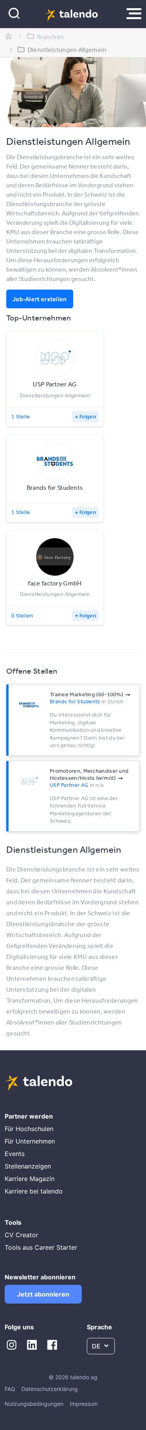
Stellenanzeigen (28, 1166)
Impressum (84, 1403)
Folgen (87, 416)
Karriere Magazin (30, 1179)
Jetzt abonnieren (43, 1294)
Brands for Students (75, 701)
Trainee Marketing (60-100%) (86, 694)
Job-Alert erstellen (39, 299)
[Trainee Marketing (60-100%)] (29, 705)
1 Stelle (20, 416)
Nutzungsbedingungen (34, 1403)
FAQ (10, 1389)
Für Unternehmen (30, 1141)
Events (15, 1154)
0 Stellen (22, 615)
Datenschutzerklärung (49, 1389)
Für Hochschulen (29, 1129)
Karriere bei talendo (34, 1191)
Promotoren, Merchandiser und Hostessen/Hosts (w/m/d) (89, 774)
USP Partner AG (69, 784)
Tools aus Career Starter (41, 1247)
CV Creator (21, 1235)
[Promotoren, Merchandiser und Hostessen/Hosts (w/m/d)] (29, 781)
